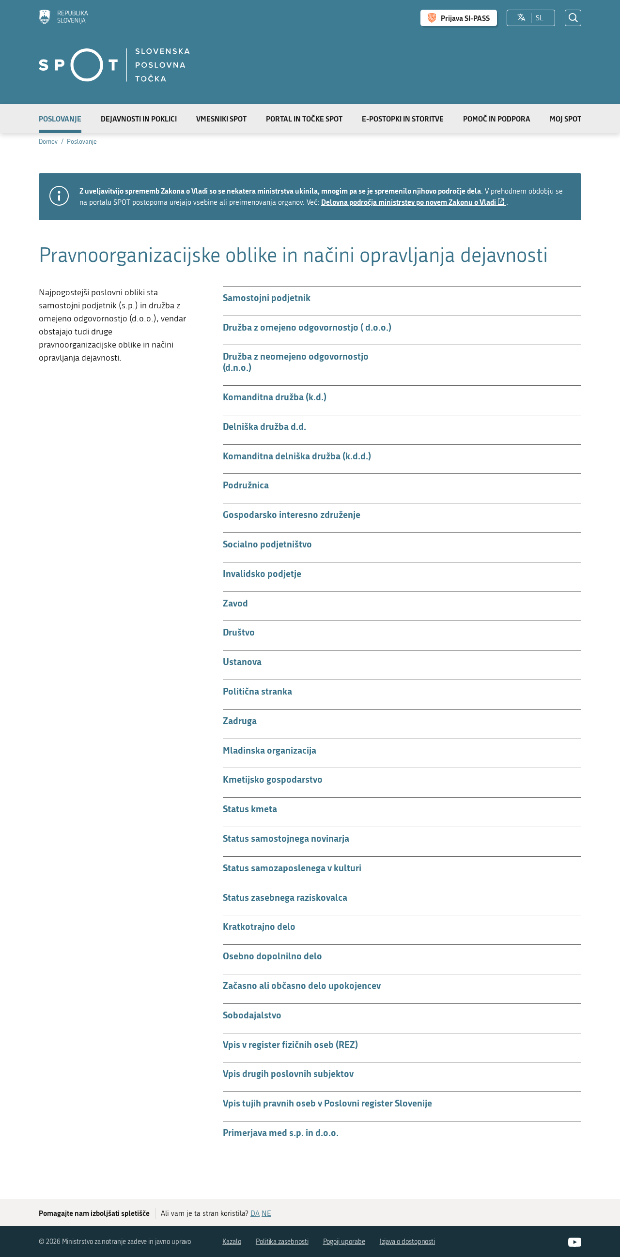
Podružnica (246, 484)
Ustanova (242, 661)
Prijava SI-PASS (465, 18)
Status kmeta (250, 808)
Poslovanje (60, 118)
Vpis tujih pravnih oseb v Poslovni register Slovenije (327, 1102)
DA (255, 1213)
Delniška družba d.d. (264, 426)
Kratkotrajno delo (259, 926)
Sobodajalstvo (252, 1014)
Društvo (239, 631)
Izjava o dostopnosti (407, 1242)
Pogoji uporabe (344, 1242)
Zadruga (240, 720)
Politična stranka (257, 690)
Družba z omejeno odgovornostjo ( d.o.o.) (307, 326)
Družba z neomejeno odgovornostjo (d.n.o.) (296, 361)
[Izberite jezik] (521, 18)
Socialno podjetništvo (267, 543)
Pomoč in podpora (496, 118)
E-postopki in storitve (403, 118)
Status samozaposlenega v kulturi (292, 867)
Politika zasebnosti (282, 1242)
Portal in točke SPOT (304, 118)
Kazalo (231, 1242)
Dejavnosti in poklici (139, 118)
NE (266, 1213)
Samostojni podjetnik (266, 297)
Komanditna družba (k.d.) (274, 396)
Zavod (235, 602)
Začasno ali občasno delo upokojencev (302, 985)
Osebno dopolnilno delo (272, 955)
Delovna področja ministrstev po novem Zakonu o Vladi (413, 202)
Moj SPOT (565, 118)
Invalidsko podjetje (262, 573)
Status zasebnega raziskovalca (285, 897)
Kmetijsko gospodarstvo (273, 779)
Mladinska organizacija (269, 750)
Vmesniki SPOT (221, 118)
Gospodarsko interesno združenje (291, 514)
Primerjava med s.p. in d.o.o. (281, 1132)
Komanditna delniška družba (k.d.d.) (297, 455)
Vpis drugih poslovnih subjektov (288, 1073)
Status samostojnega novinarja (286, 838)
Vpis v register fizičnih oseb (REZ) (290, 1044)
